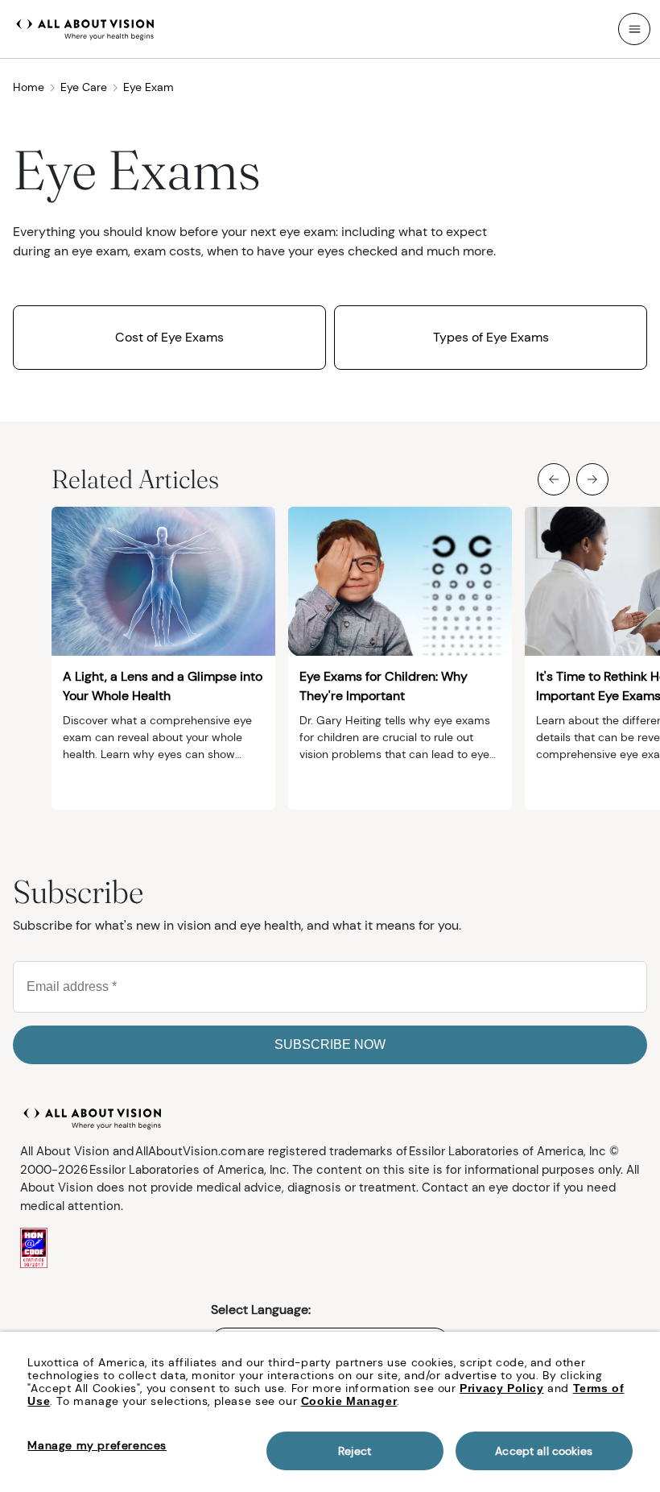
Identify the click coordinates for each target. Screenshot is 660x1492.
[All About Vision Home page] (85, 27)
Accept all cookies (543, 1451)
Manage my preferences (97, 1445)
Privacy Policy (501, 1388)
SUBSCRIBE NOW (330, 1044)
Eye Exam (148, 87)
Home (28, 87)
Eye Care (83, 87)
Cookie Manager (349, 1401)
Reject (354, 1451)
